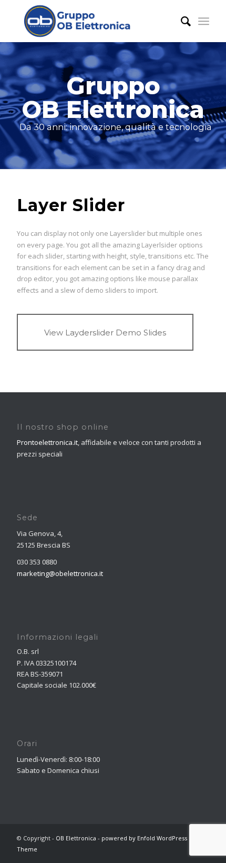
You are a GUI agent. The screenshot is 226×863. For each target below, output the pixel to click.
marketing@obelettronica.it (60, 573)
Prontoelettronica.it (47, 442)
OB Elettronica (76, 838)
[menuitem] (180, 21)
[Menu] (203, 21)
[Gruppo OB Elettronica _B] (93, 21)
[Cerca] (180, 21)
